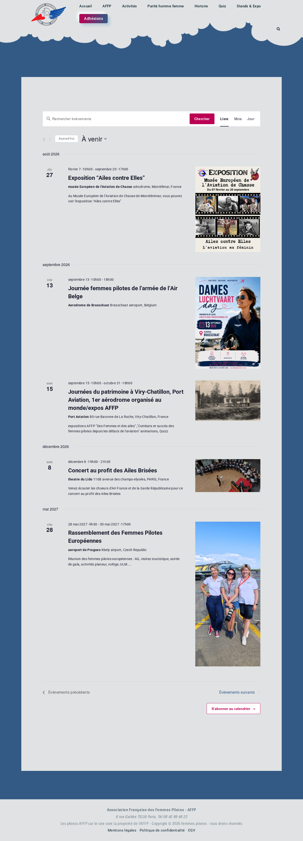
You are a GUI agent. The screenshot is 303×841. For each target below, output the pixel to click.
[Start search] (278, 29)
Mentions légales (122, 830)
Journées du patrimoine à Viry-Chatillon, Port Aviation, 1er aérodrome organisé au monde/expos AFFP (125, 400)
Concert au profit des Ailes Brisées (112, 470)
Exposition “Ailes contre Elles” (106, 178)
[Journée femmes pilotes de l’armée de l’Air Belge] (227, 323)
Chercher (202, 118)
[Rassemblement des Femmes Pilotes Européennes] (227, 594)
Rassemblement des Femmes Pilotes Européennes (115, 536)
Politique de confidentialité (162, 830)
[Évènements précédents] (44, 139)
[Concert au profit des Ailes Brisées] (227, 475)
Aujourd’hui (66, 138)
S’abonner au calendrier (231, 708)
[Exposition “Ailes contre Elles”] (227, 209)
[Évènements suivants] (50, 139)
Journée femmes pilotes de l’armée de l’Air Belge (123, 292)
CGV (191, 830)
